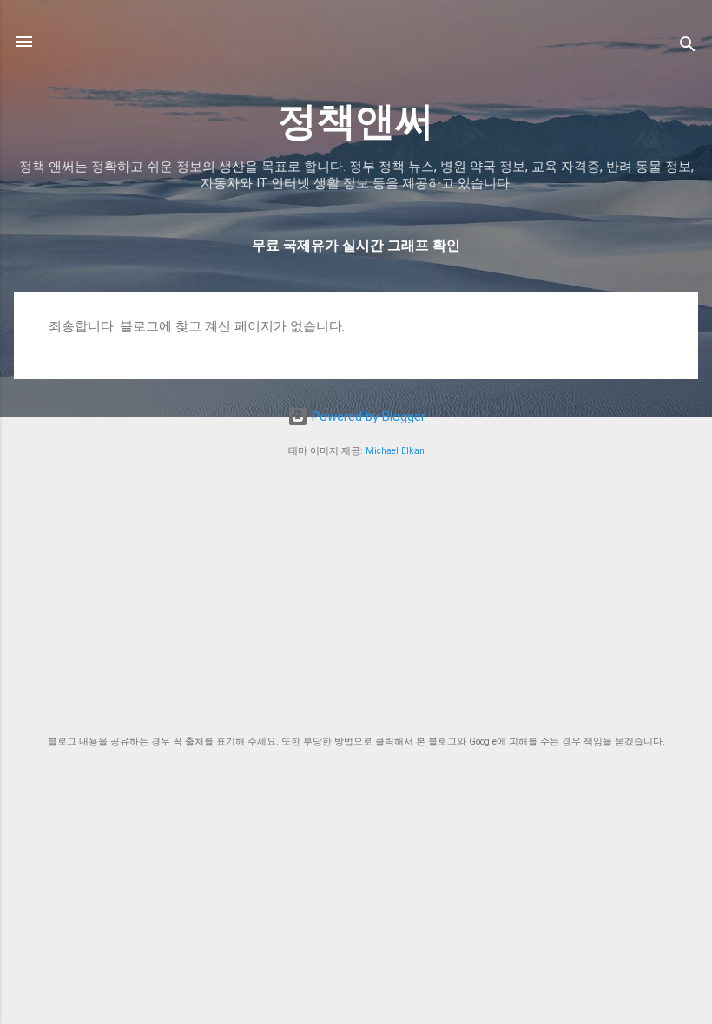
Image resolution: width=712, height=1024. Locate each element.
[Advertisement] (356, 597)
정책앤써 (356, 121)
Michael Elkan (395, 450)
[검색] (687, 47)
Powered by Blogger (366, 416)
